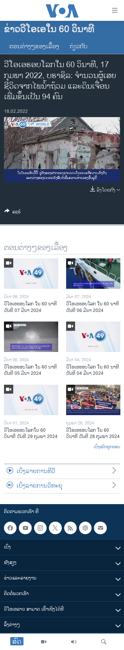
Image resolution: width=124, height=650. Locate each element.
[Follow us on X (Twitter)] (55, 528)
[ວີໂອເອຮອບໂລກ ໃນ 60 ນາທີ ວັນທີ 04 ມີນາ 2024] (93, 337)
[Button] (12, 213)
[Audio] (74, 641)
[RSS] (70, 528)
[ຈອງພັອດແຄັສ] (100, 528)
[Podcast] (85, 528)
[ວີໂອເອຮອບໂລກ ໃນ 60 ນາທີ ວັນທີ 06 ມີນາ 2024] (93, 273)
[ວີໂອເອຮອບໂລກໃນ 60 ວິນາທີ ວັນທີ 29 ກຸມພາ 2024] (31, 400)
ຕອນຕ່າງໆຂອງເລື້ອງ (34, 47)
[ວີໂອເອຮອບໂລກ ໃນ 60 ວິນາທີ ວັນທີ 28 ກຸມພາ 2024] (93, 400)
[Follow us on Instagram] (40, 528)
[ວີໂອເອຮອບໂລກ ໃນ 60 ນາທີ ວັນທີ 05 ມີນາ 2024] (31, 337)
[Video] (44, 641)
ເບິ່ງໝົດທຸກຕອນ (107, 447)
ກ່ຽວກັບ (79, 47)
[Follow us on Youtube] (25, 528)
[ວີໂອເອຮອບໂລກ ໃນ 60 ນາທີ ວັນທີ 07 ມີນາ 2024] (31, 273)
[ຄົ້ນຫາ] (104, 641)
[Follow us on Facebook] (10, 528)
